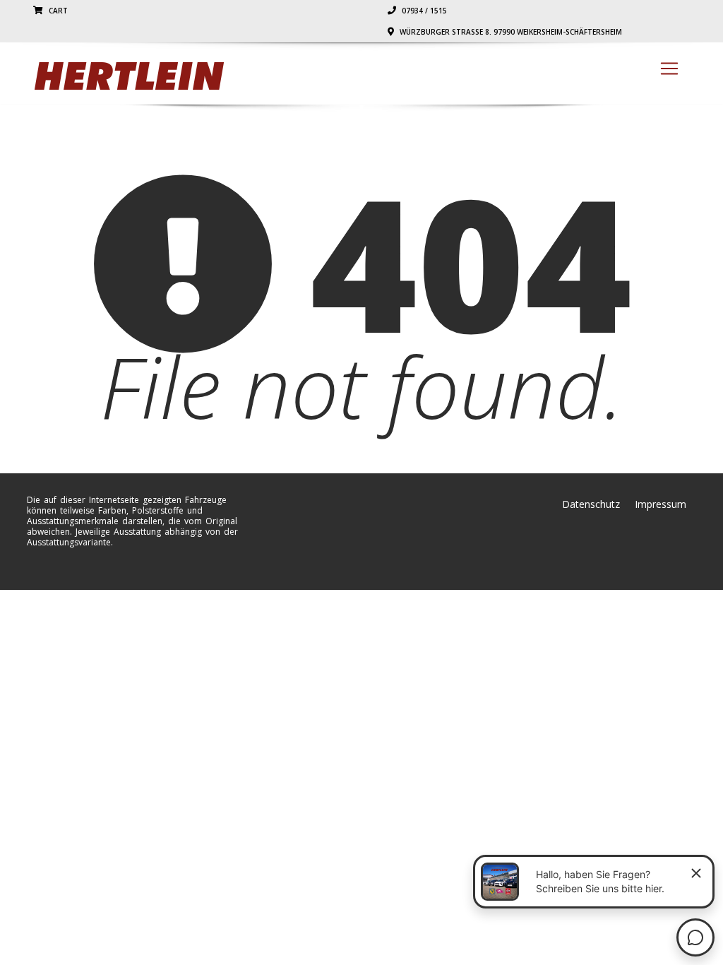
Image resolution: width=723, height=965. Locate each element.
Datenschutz (591, 504)
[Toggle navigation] (669, 68)
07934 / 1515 (423, 11)
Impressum (660, 504)
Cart (57, 11)
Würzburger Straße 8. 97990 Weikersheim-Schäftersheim (510, 32)
